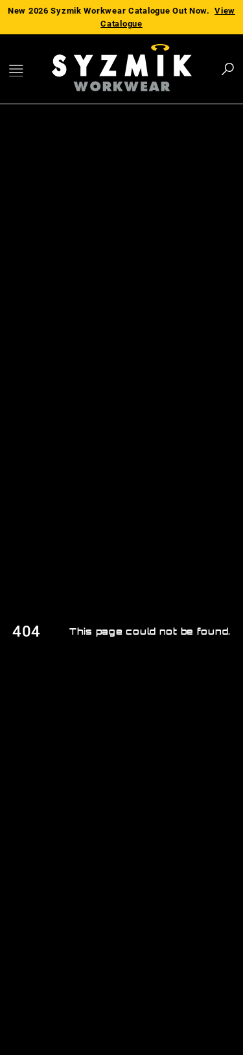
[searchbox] (156, 69)
